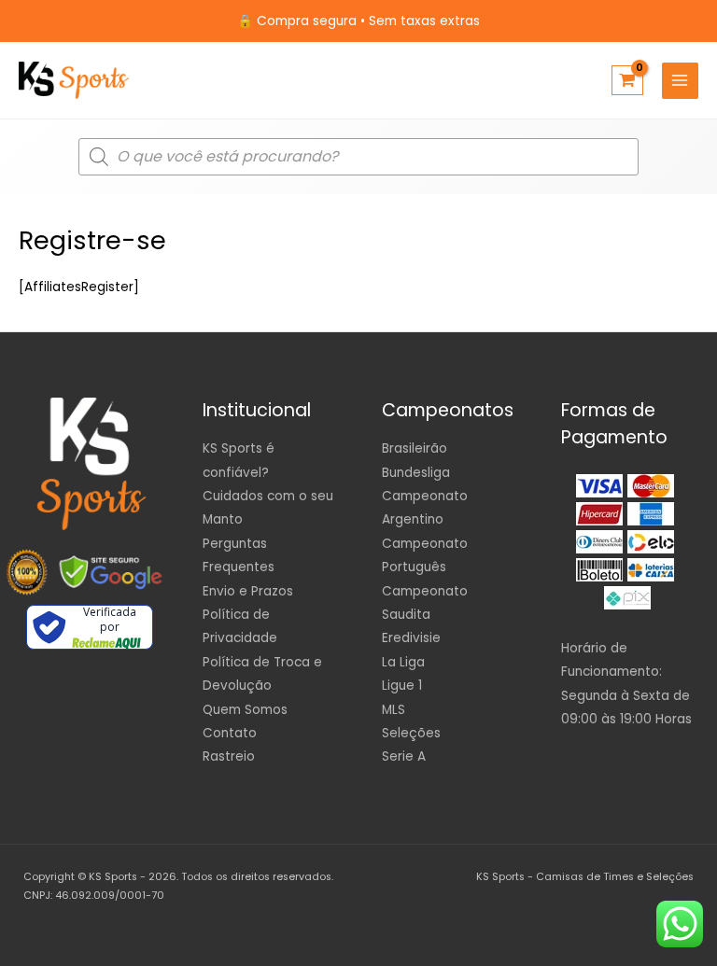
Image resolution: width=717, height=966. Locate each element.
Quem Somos (245, 710)
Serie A (404, 756)
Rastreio (229, 756)
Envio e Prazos (248, 591)
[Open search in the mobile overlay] (358, 156)
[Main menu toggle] (680, 81)
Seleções (411, 733)
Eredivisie (411, 638)
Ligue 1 (402, 685)
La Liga (403, 662)
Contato (230, 733)
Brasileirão (414, 448)
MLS (393, 710)
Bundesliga (416, 473)
